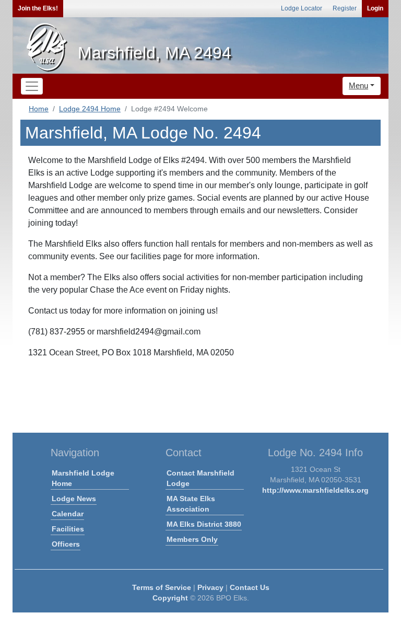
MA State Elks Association (191, 503)
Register (345, 8)
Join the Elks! (38, 8)
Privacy (210, 587)
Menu (358, 85)
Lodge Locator (301, 8)
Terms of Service (161, 587)
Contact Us (249, 587)
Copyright (170, 598)
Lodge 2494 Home (90, 109)
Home (39, 109)
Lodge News (74, 498)
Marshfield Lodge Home (83, 478)
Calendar (68, 514)
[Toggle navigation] (32, 86)
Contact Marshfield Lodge (200, 478)
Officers (66, 544)
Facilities (68, 529)
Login (375, 8)
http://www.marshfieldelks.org (315, 490)
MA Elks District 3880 (204, 524)
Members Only (192, 539)
